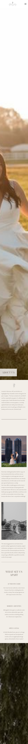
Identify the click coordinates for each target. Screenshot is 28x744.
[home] (12, 4)
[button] (25, 4)
